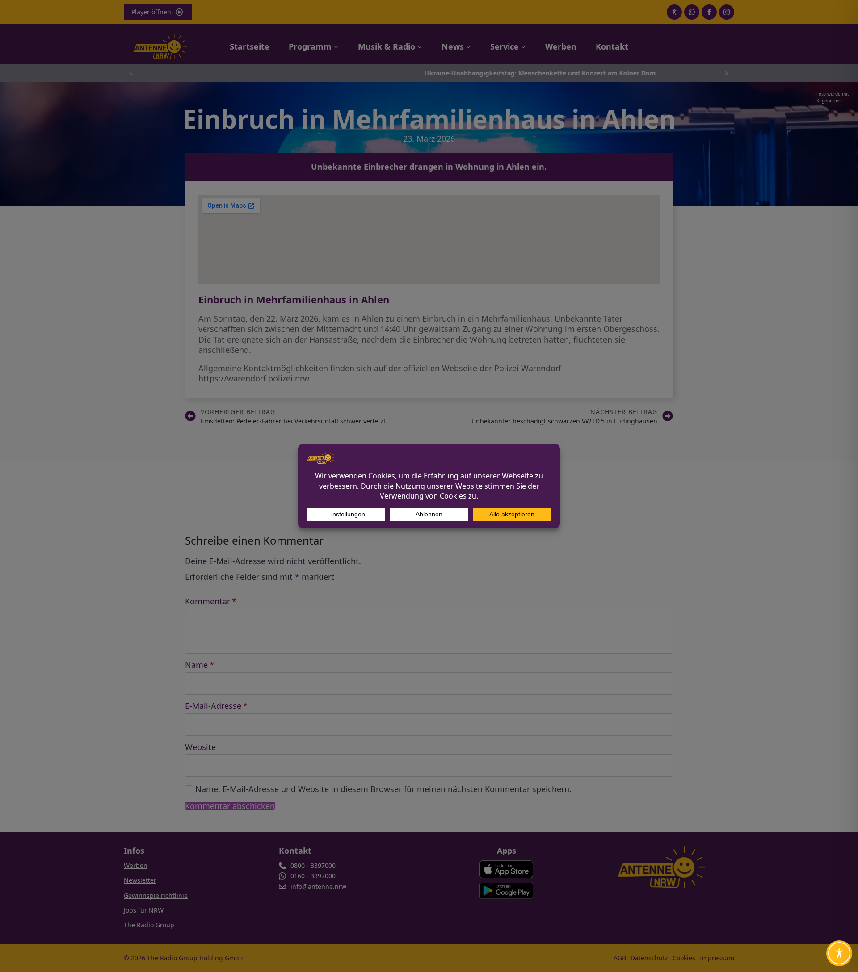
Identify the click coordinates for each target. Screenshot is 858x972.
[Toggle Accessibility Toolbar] (839, 953)
